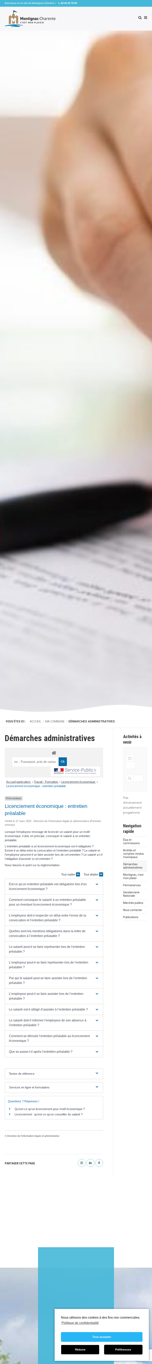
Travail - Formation (46, 782)
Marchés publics (133, 902)
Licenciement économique (78, 782)
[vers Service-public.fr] (75, 771)
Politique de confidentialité (80, 1323)
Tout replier (68, 874)
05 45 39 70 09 (68, 3)
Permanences (132, 885)
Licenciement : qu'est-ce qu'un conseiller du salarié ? (49, 1114)
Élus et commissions (131, 841)
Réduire (80, 1349)
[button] (54, 886)
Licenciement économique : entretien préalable (36, 786)
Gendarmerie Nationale (131, 894)
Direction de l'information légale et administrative (33, 1136)
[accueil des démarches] (54, 752)
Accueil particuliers (18, 782)
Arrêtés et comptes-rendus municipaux (133, 854)
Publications (130, 917)
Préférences (123, 1349)
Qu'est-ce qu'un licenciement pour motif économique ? (50, 1109)
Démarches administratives (132, 866)
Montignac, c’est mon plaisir (133, 876)
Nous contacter (132, 910)
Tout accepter (101, 1336)
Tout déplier (91, 874)
